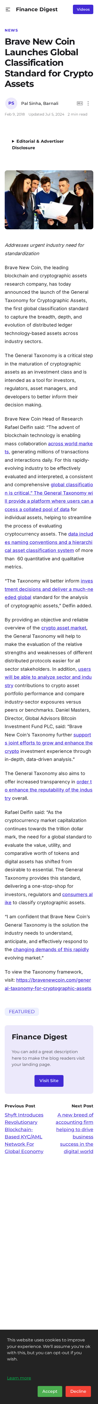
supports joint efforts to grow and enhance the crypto (49, 743)
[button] (8, 9)
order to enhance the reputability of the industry (49, 790)
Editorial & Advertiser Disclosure (38, 144)
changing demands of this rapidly (51, 949)
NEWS (11, 30)
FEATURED (22, 1012)
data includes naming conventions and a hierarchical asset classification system (49, 542)
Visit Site (49, 1080)
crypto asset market (63, 628)
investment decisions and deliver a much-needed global (49, 589)
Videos (83, 9)
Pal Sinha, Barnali (39, 103)
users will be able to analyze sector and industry (48, 677)
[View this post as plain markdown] (79, 103)
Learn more (19, 1378)
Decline (78, 1391)
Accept (49, 1391)
